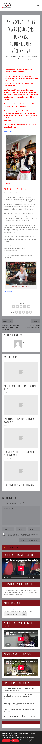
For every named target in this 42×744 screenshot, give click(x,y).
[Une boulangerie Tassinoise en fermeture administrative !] (21, 405)
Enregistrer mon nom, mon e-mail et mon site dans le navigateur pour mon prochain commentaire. (20, 535)
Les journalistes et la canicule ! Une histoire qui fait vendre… (20, 689)
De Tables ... (17, 59)
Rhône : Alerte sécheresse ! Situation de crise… (20, 710)
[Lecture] (5, 577)
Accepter (6, 741)
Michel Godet (16, 57)
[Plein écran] (37, 577)
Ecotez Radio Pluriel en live (13, 547)
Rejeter (15, 741)
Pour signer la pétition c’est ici (18, 188)
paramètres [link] (30, 737)
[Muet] (34, 577)
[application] (21, 568)
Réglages (24, 741)
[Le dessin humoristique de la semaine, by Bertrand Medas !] (21, 438)
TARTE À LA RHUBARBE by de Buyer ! (16, 716)
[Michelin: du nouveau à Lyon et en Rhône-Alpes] (21, 372)
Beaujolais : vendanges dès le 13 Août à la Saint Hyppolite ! (20, 704)
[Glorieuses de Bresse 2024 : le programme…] (21, 471)
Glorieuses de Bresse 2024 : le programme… (20, 484)
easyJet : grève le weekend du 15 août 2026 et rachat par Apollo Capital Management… (19, 696)
